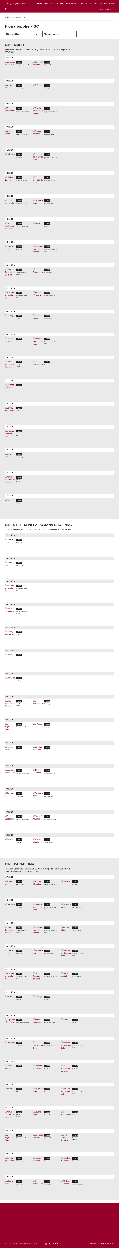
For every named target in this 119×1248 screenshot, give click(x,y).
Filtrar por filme (12, 34)
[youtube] (56, 1243)
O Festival (50, 4)
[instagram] (46, 1243)
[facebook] (53, 1243)
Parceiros (109, 4)
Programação (72, 4)
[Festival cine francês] (59, 9)
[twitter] (50, 1243)
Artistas (98, 4)
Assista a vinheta (104, 9)
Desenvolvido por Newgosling (102, 1243)
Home (39, 4)
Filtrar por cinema (51, 34)
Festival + (86, 4)
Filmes (60, 4)
